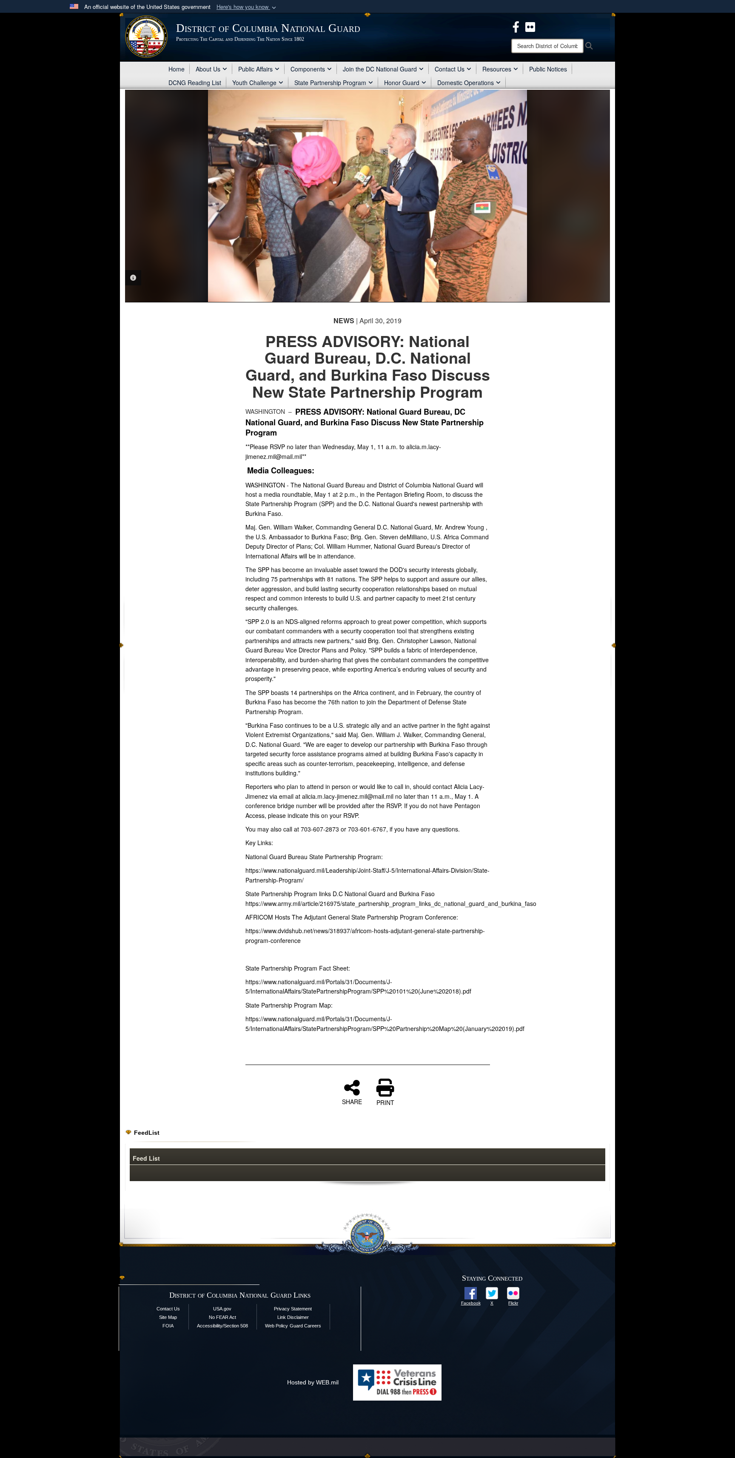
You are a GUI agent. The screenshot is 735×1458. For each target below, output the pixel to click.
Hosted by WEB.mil (313, 1382)
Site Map (168, 1317)
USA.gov (222, 1308)
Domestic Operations (465, 82)
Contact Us (449, 69)
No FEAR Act (222, 1317)
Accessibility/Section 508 (222, 1325)
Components (308, 69)
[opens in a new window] (470, 1293)
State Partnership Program (330, 82)
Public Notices (548, 69)
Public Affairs (255, 69)
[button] (247, 7)
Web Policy (276, 1325)
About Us (208, 69)
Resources (496, 69)
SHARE (352, 1101)
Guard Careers (305, 1325)
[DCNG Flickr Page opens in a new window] (530, 26)
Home (176, 69)
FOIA (168, 1325)
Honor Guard (401, 82)
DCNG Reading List (194, 82)
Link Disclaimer (293, 1317)
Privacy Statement (293, 1308)
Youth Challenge (254, 82)
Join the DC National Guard (380, 69)
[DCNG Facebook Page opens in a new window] (516, 26)
